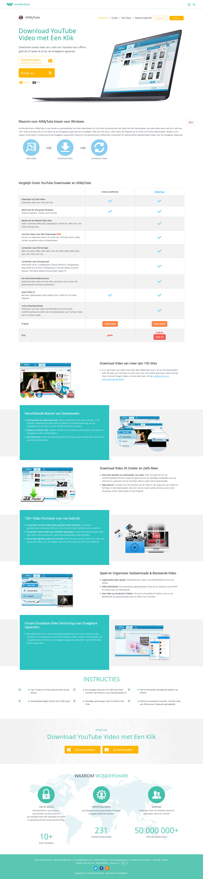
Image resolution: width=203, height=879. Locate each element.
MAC (38, 82)
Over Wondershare (43, 860)
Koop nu (177, 18)
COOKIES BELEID (100, 860)
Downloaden (160, 18)
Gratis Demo (110, 323)
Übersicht (103, 17)
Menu (189, 4)
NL (123, 863)
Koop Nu (160, 337)
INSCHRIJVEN (102, 863)
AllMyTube (32, 17)
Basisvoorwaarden (63, 860)
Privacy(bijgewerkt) (82, 860)
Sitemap (156, 860)
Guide (114, 17)
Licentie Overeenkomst (140, 860)
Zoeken (193, 4)
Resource (114, 863)
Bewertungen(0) (143, 17)
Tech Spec (126, 17)
